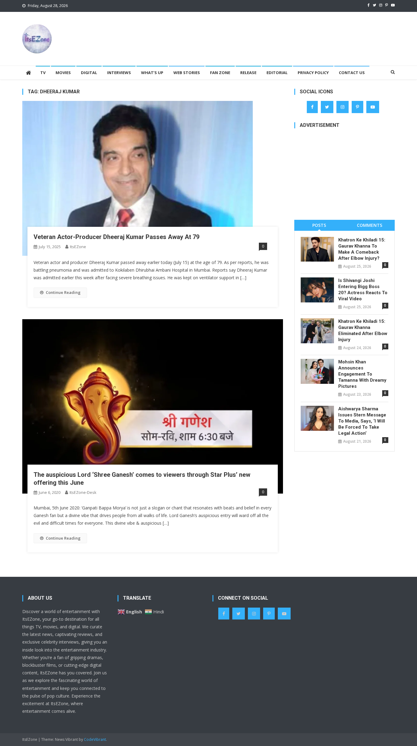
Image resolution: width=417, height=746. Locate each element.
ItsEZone (78, 246)
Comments (369, 225)
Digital (89, 72)
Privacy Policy (313, 72)
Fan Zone (220, 72)
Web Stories (186, 72)
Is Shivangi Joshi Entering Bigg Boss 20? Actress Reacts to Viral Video (362, 290)
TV (42, 72)
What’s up (152, 72)
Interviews (119, 72)
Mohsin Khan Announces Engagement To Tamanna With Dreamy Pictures (362, 374)
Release (248, 72)
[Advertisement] (283, 31)
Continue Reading (63, 292)
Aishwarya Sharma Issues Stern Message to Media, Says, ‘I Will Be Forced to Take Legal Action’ (362, 421)
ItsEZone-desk (83, 492)
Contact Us (352, 72)
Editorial (277, 72)
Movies (63, 72)
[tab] (319, 225)
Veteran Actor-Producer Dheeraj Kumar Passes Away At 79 (116, 237)
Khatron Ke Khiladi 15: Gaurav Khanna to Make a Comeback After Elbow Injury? (361, 249)
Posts (319, 225)
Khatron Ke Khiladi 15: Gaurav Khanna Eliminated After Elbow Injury (362, 330)
